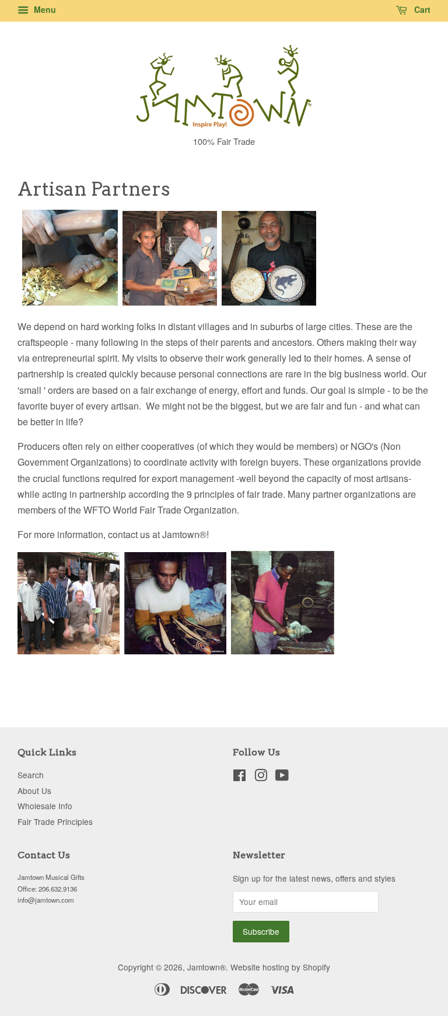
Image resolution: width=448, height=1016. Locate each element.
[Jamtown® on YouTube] (282, 777)
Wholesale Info (45, 806)
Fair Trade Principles (55, 821)
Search (31, 775)
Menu (44, 9)
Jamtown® (206, 967)
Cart (421, 9)
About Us (34, 790)
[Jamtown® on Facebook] (239, 777)
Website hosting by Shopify (280, 967)
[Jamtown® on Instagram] (260, 777)
